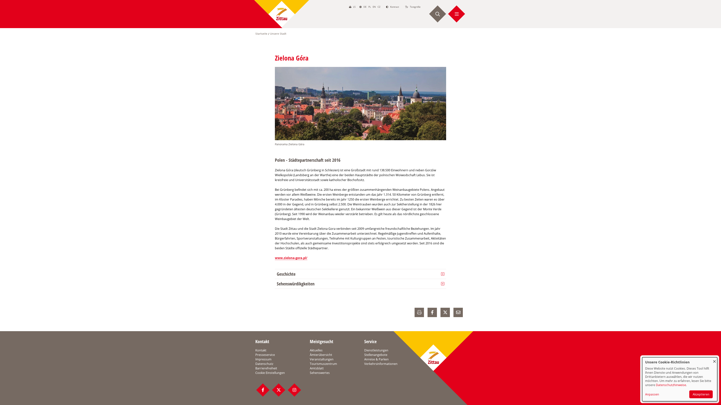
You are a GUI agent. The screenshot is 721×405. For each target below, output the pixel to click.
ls (354, 6)
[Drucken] (419, 312)
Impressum (263, 359)
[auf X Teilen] (445, 312)
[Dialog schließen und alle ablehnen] (714, 359)
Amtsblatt (317, 368)
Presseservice (265, 355)
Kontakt (260, 350)
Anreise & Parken (376, 359)
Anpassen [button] (652, 394)
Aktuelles (316, 350)
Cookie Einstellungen (270, 373)
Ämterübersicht (321, 355)
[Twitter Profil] (278, 390)
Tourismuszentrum (323, 364)
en (374, 6)
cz (379, 6)
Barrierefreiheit (266, 368)
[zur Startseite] (281, 14)
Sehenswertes (320, 373)
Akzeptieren (701, 394)
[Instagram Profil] (294, 390)
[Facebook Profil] (263, 390)
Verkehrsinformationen (380, 364)
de (365, 6)
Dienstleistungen (376, 350)
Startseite (261, 33)
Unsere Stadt (278, 33)
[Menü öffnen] (457, 14)
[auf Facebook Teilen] (432, 312)
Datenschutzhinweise (671, 385)
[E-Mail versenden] (458, 312)
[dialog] (679, 379)
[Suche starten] (438, 14)
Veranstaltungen (321, 359)
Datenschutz (264, 364)
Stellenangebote (375, 355)
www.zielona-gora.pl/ (291, 258)
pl (369, 6)
